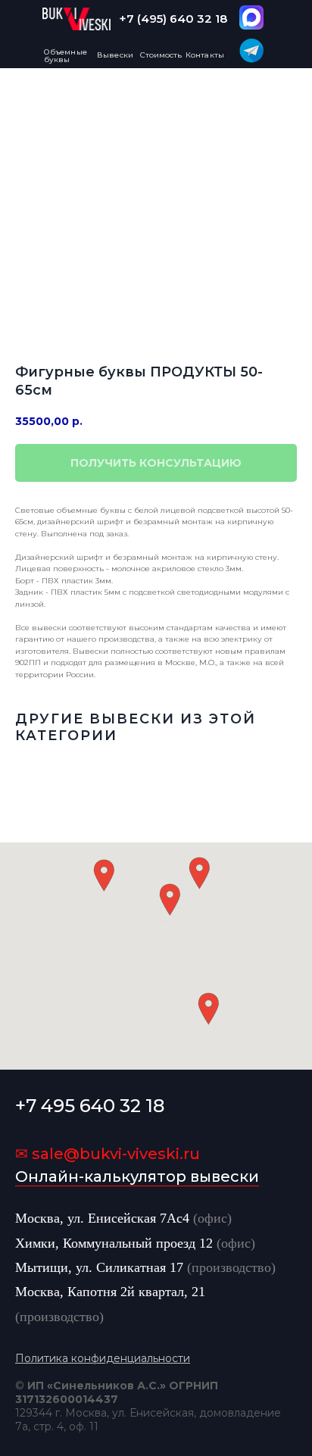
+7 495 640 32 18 (89, 1106)
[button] (169, 899)
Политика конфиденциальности (102, 1358)
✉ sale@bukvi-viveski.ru (107, 1154)
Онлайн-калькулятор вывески (137, 1176)
